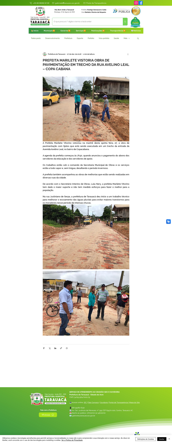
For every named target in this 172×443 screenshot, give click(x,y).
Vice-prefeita (104, 38)
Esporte (80, 38)
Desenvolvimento (52, 38)
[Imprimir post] (67, 348)
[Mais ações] (127, 54)
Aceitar (161, 439)
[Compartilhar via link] (61, 348)
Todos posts (36, 38)
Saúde (116, 38)
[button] (49, 31)
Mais (125, 38)
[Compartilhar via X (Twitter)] (49, 348)
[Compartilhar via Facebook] (44, 348)
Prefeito (91, 38)
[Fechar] (169, 439)
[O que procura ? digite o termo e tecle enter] (125, 21)
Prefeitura (68, 38)
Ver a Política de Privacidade (72, 440)
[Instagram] (136, 3)
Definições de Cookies (145, 439)
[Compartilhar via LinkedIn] (55, 348)
